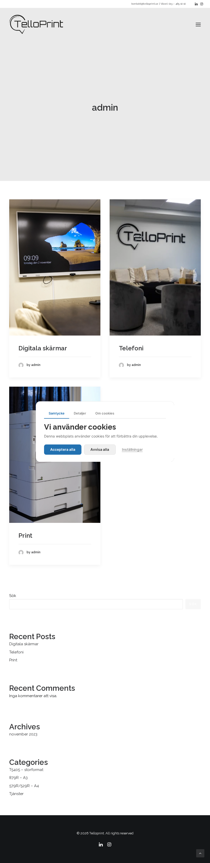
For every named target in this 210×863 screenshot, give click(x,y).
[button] (196, 4)
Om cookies (104, 413)
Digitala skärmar (42, 348)
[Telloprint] (36, 24)
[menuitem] (196, 4)
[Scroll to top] (200, 853)
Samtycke (57, 413)
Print (25, 535)
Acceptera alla (62, 449)
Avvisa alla (99, 449)
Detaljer (80, 413)
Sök (12, 595)
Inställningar (132, 449)
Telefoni (131, 348)
